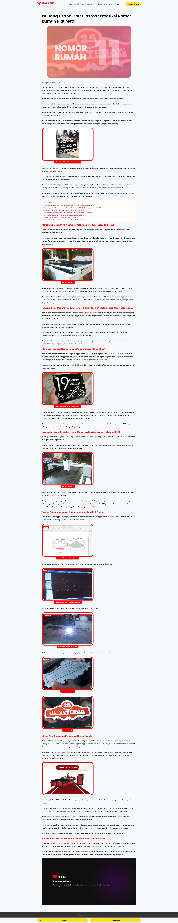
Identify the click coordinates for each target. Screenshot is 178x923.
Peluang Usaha (102, 4)
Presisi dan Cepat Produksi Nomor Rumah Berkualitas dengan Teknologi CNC (69, 213)
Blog (110, 4)
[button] (133, 4)
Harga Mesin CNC (88, 4)
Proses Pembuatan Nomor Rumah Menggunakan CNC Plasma (64, 215)
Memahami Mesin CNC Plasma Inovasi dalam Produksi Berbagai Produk (68, 205)
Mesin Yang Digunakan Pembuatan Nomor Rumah (60, 217)
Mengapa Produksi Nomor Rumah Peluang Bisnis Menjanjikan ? (65, 210)
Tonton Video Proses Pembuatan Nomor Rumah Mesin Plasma (65, 220)
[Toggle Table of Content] (132, 202)
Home (70, 4)
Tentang (117, 4)
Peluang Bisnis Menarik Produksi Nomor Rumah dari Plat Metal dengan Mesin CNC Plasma (74, 208)
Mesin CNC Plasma (49, 230)
